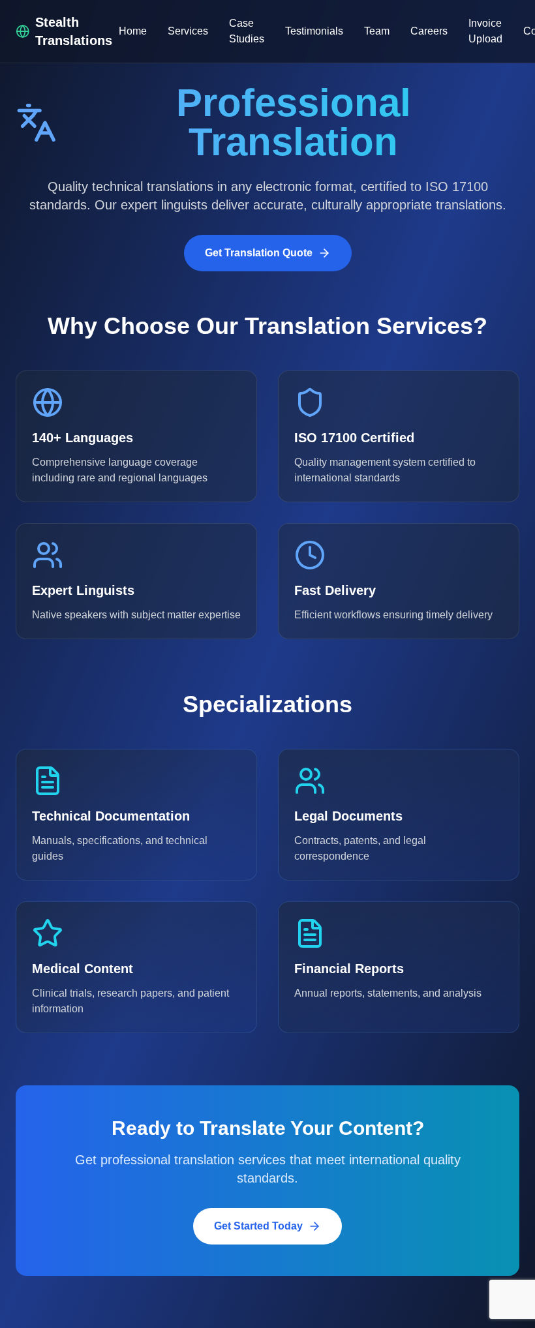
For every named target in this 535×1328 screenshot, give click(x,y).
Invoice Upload (485, 31)
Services (188, 31)
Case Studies (246, 31)
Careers (429, 31)
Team (377, 31)
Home (133, 31)
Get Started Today (258, 1225)
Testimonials (314, 31)
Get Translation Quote (259, 252)
